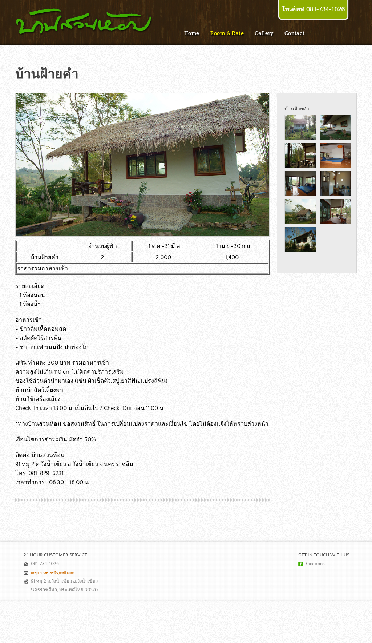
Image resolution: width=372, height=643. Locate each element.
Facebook (315, 564)
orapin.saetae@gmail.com (52, 573)
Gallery (264, 33)
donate (313, 10)
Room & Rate (227, 33)
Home (191, 33)
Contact (294, 33)
